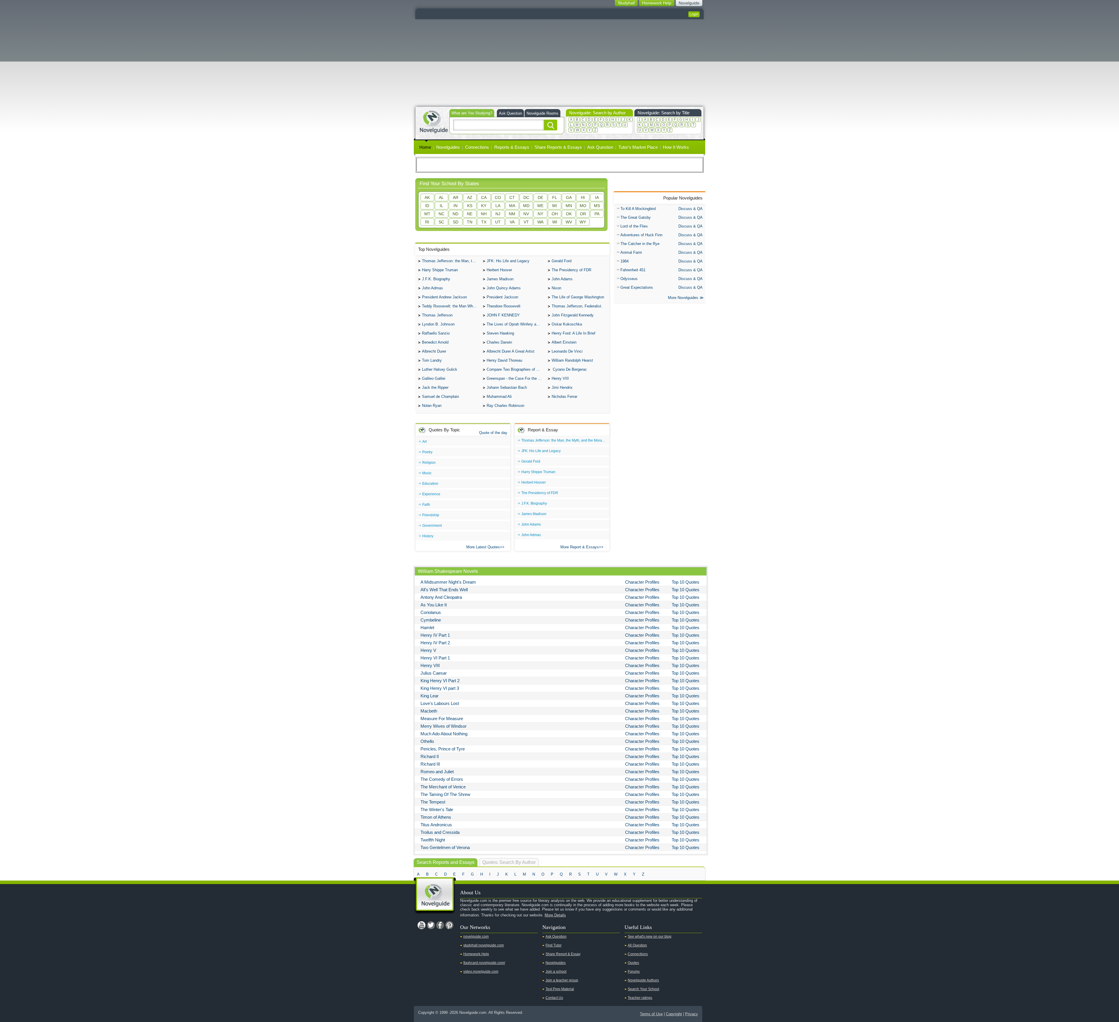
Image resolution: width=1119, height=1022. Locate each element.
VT (526, 222)
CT (512, 197)
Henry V (428, 650)
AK (427, 197)
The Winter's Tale (436, 809)
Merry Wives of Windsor (443, 726)
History (427, 536)
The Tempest (432, 801)
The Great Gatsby (635, 217)
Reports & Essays (511, 147)
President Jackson (502, 297)
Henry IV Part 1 (435, 635)
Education (430, 484)
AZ (469, 197)
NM (512, 213)
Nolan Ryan (431, 405)
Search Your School (643, 989)
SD (455, 222)
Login (694, 14)
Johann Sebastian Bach (507, 387)
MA (512, 205)
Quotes (633, 963)
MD (526, 205)
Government (432, 526)
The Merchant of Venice (443, 786)
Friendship (430, 515)
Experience (431, 494)
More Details (555, 915)
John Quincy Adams (504, 288)
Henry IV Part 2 (435, 642)
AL (441, 197)
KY (483, 205)
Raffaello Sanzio (436, 333)
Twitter (431, 925)
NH (484, 213)
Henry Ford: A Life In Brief (573, 333)
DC (526, 197)
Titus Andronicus (436, 824)
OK (569, 213)
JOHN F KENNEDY (503, 315)
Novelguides (448, 147)
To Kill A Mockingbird (638, 208)
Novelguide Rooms (542, 113)
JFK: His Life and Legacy (508, 261)
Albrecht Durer (434, 351)
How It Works (676, 147)
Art (424, 442)
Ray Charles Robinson (505, 405)
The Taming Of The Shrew (445, 794)
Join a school (556, 972)
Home (425, 147)
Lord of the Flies (634, 226)
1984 (624, 261)
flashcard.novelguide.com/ (484, 963)
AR (455, 197)
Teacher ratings (640, 998)
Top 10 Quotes (685, 582)
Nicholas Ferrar (564, 396)
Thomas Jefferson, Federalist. (577, 306)
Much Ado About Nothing (443, 733)
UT (498, 222)
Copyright (674, 1014)
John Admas (432, 288)
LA (497, 205)
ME (540, 205)
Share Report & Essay (563, 954)
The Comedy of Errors (441, 779)
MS (597, 205)
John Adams (562, 279)
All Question (637, 945)
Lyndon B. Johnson (438, 324)
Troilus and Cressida (440, 832)
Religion (429, 463)
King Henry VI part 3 (439, 688)
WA (540, 222)
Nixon (556, 288)
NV (526, 213)
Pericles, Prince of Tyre (442, 748)
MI (554, 205)
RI (427, 222)
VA (512, 222)
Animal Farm (631, 252)
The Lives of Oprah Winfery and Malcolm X (516, 324)
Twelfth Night (432, 839)
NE (469, 213)
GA (569, 197)
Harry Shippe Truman (440, 270)
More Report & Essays (579, 547)
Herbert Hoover (499, 270)
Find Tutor (554, 945)
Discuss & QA (690, 208)
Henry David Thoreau (504, 360)
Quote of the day (493, 432)
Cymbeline (430, 619)
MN (569, 205)
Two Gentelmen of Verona (445, 847)
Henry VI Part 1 (435, 657)
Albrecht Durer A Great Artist (510, 351)
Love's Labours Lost (439, 703)
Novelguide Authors (643, 980)
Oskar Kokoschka (567, 324)
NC (441, 213)
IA (597, 197)
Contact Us (554, 998)
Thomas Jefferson (437, 315)
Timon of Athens (435, 817)
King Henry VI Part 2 (440, 680)
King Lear (429, 695)
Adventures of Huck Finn (641, 235)
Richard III (430, 764)
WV (569, 222)
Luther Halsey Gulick (439, 369)
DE (540, 197)
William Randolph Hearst (572, 360)
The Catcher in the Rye (639, 244)
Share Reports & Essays (558, 147)
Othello (427, 741)
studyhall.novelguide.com (483, 945)
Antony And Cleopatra (441, 597)
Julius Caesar (433, 673)
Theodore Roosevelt (503, 306)
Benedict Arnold (435, 342)
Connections (477, 147)
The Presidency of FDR (571, 270)
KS (469, 205)
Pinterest (449, 925)
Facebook (440, 925)
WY (583, 222)
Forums (634, 972)
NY (540, 213)
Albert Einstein (564, 342)
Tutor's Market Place (638, 147)
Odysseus (629, 278)
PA (596, 213)
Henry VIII (560, 378)
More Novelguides (683, 297)
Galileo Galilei (433, 378)
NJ (497, 213)
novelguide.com (476, 937)
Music (427, 473)
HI (583, 197)
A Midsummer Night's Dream (448, 582)
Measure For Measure (441, 718)
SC (441, 222)
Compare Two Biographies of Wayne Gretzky (516, 369)
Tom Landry (432, 360)
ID (427, 205)
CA (484, 197)
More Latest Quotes (483, 547)
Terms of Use (651, 1014)
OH (555, 213)
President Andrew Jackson (444, 297)
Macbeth (428, 710)
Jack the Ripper (435, 387)
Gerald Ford (561, 261)
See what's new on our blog (649, 937)
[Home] (433, 121)
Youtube (421, 925)
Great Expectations (636, 287)
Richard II (429, 756)
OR (583, 213)
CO (498, 197)
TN (469, 222)
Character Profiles (642, 582)
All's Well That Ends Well (444, 589)
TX (483, 222)
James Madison (500, 279)
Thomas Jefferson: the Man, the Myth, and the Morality (451, 261)
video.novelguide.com (480, 972)
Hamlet (427, 627)
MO (583, 205)
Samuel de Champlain (440, 396)
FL (554, 197)
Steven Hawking (500, 333)
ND (455, 213)
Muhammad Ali (499, 396)
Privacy (691, 1014)
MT (427, 213)
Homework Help (476, 954)
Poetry (427, 452)
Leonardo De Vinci (567, 351)
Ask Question (510, 113)
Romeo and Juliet (437, 771)
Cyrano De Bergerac (569, 369)
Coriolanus (430, 612)
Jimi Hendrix (562, 387)
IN (455, 205)
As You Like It (433, 604)
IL (441, 205)
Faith (426, 505)
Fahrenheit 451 (632, 270)
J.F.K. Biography (436, 279)
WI (554, 222)
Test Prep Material (560, 989)
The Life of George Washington (578, 297)
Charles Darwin (499, 342)
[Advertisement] (559, 63)
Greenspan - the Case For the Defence (516, 378)
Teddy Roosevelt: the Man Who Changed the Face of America (451, 306)
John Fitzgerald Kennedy (573, 315)
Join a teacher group (562, 980)
